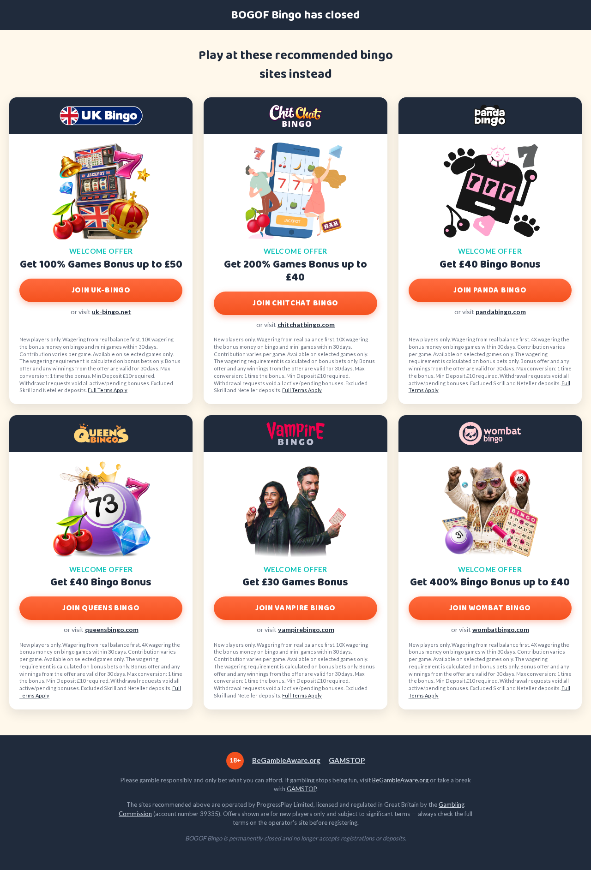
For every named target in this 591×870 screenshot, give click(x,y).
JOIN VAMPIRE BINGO (295, 608)
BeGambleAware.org (286, 760)
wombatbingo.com (500, 629)
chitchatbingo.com (306, 324)
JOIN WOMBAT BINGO (490, 608)
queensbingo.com (112, 629)
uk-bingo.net (111, 312)
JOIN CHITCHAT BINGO (295, 303)
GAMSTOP (347, 760)
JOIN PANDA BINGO (489, 290)
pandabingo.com (501, 312)
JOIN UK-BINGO (101, 290)
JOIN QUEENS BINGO (100, 608)
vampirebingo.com (306, 629)
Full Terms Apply (107, 390)
